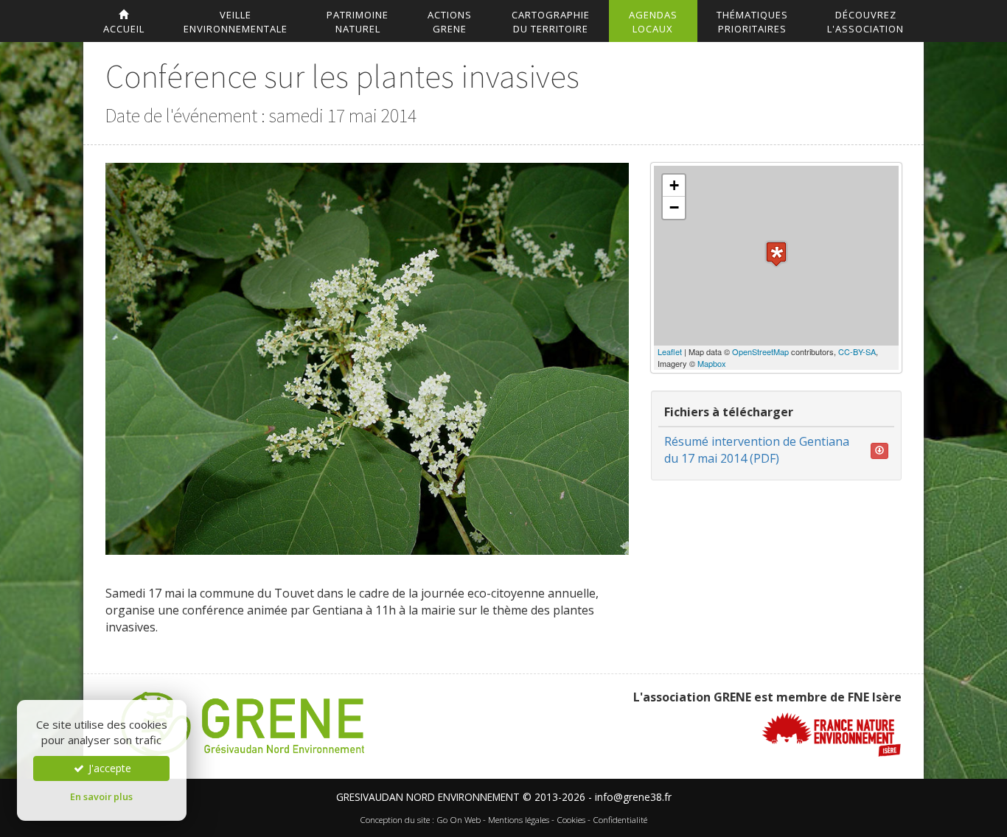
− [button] (674, 207)
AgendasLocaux (653, 21)
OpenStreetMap (760, 351)
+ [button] (674, 185)
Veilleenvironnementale (236, 21)
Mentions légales (518, 819)
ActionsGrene (450, 21)
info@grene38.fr (633, 797)
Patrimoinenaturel (357, 21)
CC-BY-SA (857, 351)
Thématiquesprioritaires (752, 21)
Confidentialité (620, 819)
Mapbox (711, 363)
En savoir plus (101, 796)
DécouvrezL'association (865, 21)
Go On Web (458, 819)
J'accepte (108, 768)
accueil (123, 28)
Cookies (571, 819)
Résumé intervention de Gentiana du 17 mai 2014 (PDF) (756, 449)
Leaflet (670, 351)
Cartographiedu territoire (551, 21)
